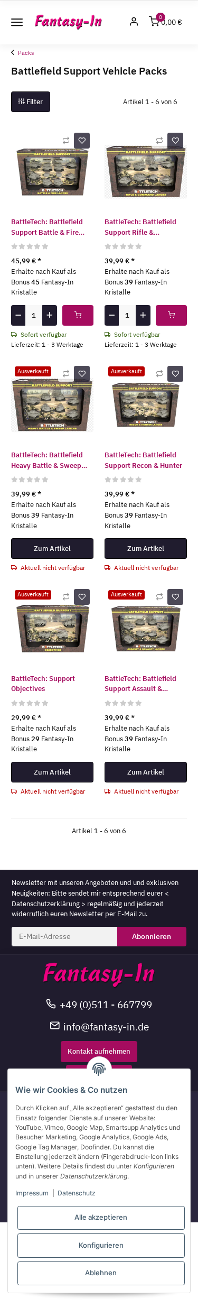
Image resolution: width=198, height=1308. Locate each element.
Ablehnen (101, 1272)
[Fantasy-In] (68, 22)
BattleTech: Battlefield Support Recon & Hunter (143, 460)
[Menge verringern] (18, 315)
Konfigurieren (101, 1245)
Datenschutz (77, 1193)
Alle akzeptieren (100, 1217)
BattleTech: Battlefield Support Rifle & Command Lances (140, 227)
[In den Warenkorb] (77, 315)
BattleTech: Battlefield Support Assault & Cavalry (140, 684)
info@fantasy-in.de (106, 1026)
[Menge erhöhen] (49, 315)
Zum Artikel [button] (52, 548)
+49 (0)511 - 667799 (106, 1004)
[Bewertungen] (30, 246)
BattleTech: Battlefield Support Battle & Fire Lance (47, 227)
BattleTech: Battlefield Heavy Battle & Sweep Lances (47, 460)
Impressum (32, 1193)
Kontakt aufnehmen (99, 1051)
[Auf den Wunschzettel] (82, 141)
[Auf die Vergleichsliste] (66, 141)
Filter (34, 101)
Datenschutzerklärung (46, 903)
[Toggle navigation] (17, 22)
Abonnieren (151, 936)
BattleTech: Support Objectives (43, 684)
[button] (134, 22)
